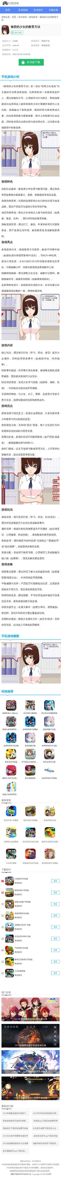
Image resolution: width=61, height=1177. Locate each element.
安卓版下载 (33, 62)
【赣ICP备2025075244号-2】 (21, 1174)
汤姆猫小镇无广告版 (23, 925)
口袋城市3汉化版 (21, 879)
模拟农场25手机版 (22, 890)
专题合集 (53, 10)
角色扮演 (33, 17)
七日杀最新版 (20, 971)
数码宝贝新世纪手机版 (23, 959)
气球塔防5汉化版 (21, 948)
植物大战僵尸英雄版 (23, 902)
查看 (55, 881)
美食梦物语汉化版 (22, 913)
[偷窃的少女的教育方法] (31, 683)
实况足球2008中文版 (23, 936)
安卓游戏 (23, 10)
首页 (7, 10)
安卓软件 (38, 10)
